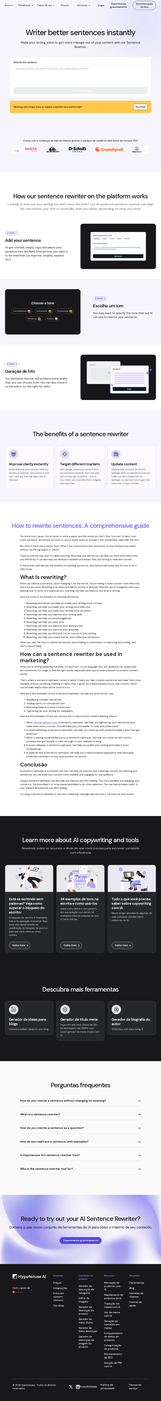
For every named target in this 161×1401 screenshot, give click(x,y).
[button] (26, 5)
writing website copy (45, 722)
